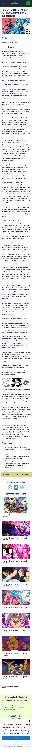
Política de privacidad (17, 746)
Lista (17, 474)
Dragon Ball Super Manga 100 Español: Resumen (15, 608)
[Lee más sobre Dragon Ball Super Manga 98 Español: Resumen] (16, 644)
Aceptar (16, 738)
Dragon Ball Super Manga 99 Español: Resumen (14, 631)
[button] (29, 721)
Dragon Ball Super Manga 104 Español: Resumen (15, 515)
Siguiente (25, 474)
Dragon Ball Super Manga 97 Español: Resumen (14, 677)
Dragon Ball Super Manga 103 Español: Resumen (15, 538)
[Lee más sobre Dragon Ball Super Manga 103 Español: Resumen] (16, 528)
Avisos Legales (26, 746)
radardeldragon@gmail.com (18, 707)
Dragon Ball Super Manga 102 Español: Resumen (15, 561)
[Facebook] (16, 487)
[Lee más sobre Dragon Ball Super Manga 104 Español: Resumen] (16, 505)
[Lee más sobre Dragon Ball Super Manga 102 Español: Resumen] (16, 551)
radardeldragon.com (10, 709)
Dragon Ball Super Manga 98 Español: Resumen (14, 654)
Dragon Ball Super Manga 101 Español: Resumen (15, 585)
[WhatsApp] (10, 487)
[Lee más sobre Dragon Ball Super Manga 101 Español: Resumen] (16, 574)
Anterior (7, 474)
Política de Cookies (7, 746)
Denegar (16, 742)
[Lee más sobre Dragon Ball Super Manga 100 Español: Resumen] (16, 597)
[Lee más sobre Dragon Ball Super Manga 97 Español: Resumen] (16, 667)
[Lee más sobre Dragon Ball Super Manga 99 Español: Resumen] (16, 620)
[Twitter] (22, 487)
